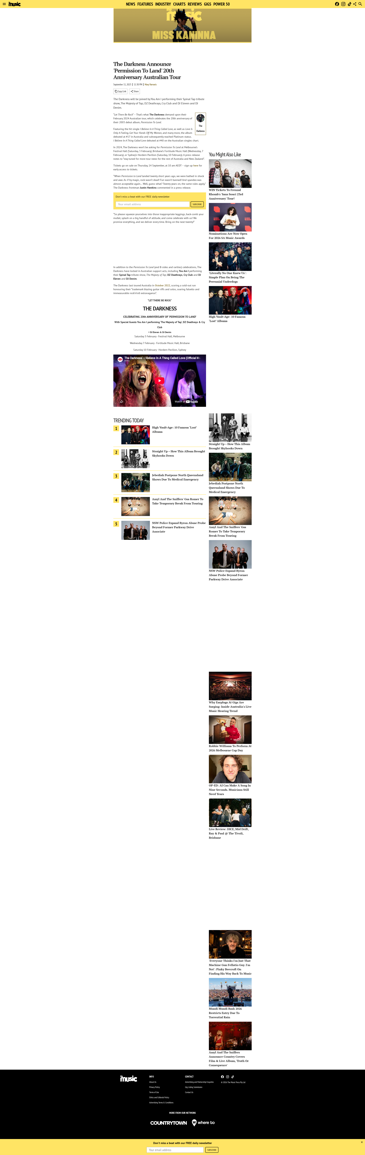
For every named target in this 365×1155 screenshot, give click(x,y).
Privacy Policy (154, 1087)
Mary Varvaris (151, 84)
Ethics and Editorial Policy (159, 1097)
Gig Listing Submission (193, 1087)
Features (145, 4)
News (130, 4)
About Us (152, 1082)
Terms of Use (154, 1092)
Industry (163, 4)
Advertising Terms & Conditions (161, 1102)
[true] (361, 1142)
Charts (179, 4)
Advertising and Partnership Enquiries (199, 1082)
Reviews (195, 4)
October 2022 (162, 285)
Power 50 (221, 4)
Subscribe (197, 204)
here (195, 165)
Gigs (207, 4)
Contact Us (189, 1092)
